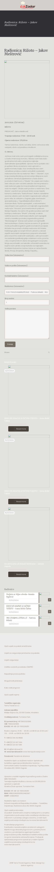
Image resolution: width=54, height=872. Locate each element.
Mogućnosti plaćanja (13, 681)
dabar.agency (27, 865)
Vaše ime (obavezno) (14, 255)
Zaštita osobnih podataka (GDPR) (18, 667)
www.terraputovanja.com (34, 751)
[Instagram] (28, 869)
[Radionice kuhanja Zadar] (27, 5)
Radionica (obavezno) (14, 286)
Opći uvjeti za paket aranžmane (17, 646)
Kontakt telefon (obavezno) (16, 276)
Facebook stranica (22, 756)
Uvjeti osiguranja (11, 660)
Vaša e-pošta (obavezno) (16, 265)
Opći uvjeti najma (11, 694)
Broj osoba (9, 298)
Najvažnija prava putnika (14, 674)
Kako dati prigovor (12, 688)
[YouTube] (25, 869)
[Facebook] (21, 869)
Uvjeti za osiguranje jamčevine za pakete (21, 653)
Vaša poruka (10, 308)
